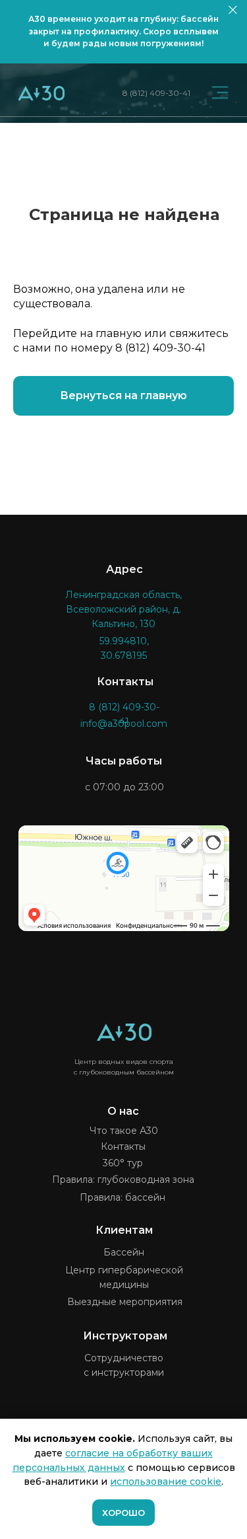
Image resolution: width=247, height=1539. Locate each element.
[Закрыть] (232, 10)
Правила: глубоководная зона (123, 1179)
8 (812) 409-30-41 (156, 93)
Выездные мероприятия (124, 1302)
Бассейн (123, 1252)
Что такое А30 (124, 1131)
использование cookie (165, 1481)
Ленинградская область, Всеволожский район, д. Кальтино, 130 (123, 609)
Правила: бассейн (122, 1197)
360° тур (123, 1163)
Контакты (123, 1146)
